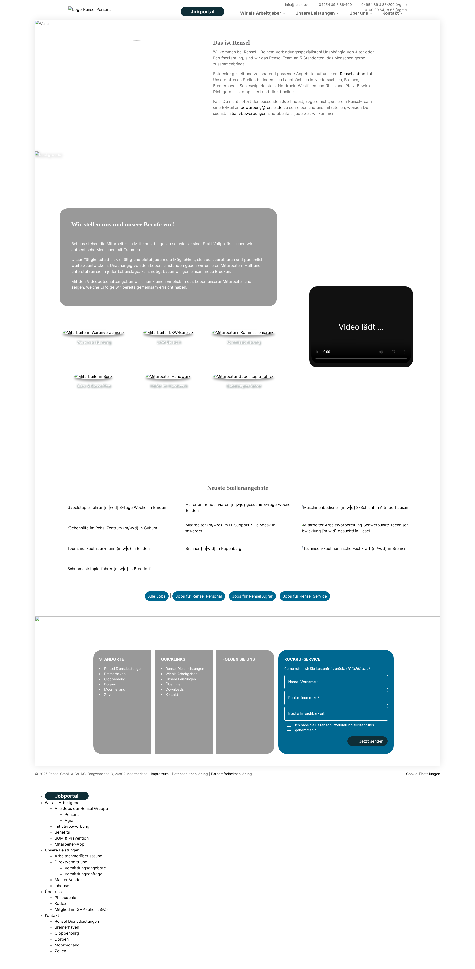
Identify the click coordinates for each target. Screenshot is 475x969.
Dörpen (110, 684)
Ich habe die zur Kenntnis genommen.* (334, 727)
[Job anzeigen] (120, 507)
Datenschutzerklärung (334, 725)
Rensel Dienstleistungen (123, 668)
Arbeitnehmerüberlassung (78, 855)
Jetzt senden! (371, 741)
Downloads (175, 689)
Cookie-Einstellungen (422, 774)
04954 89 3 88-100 (335, 4)
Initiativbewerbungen (246, 113)
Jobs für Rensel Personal (199, 596)
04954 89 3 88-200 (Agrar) (383, 4)
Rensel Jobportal (356, 73)
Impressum (160, 774)
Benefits (62, 832)
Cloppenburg (114, 679)
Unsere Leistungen (315, 13)
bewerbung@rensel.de (261, 107)
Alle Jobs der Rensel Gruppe (81, 808)
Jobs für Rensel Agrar (252, 596)
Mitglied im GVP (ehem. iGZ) (81, 909)
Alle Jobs (157, 596)
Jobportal (202, 12)
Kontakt (390, 13)
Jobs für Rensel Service (305, 596)
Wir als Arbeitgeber (260, 13)
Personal (73, 814)
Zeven (109, 694)
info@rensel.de (296, 4)
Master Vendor (68, 879)
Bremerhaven (115, 674)
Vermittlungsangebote (85, 867)
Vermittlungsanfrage (83, 873)
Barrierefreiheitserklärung (231, 774)
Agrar (70, 820)
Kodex (60, 903)
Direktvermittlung (71, 861)
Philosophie (65, 897)
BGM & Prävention (72, 838)
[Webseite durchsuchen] (274, 4)
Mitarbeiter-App (69, 844)
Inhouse (62, 885)
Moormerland (114, 689)
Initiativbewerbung (72, 826)
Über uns (358, 13)
